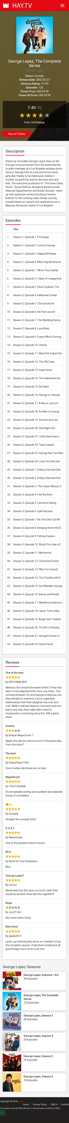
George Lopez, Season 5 (38, 1056)
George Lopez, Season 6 (38, 1076)
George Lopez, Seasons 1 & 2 (41, 974)
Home (26, 1104)
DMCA (54, 1104)
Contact (65, 1104)
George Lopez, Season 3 (38, 1015)
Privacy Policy (40, 1104)
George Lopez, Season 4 (38, 1035)
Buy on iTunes (16, 134)
